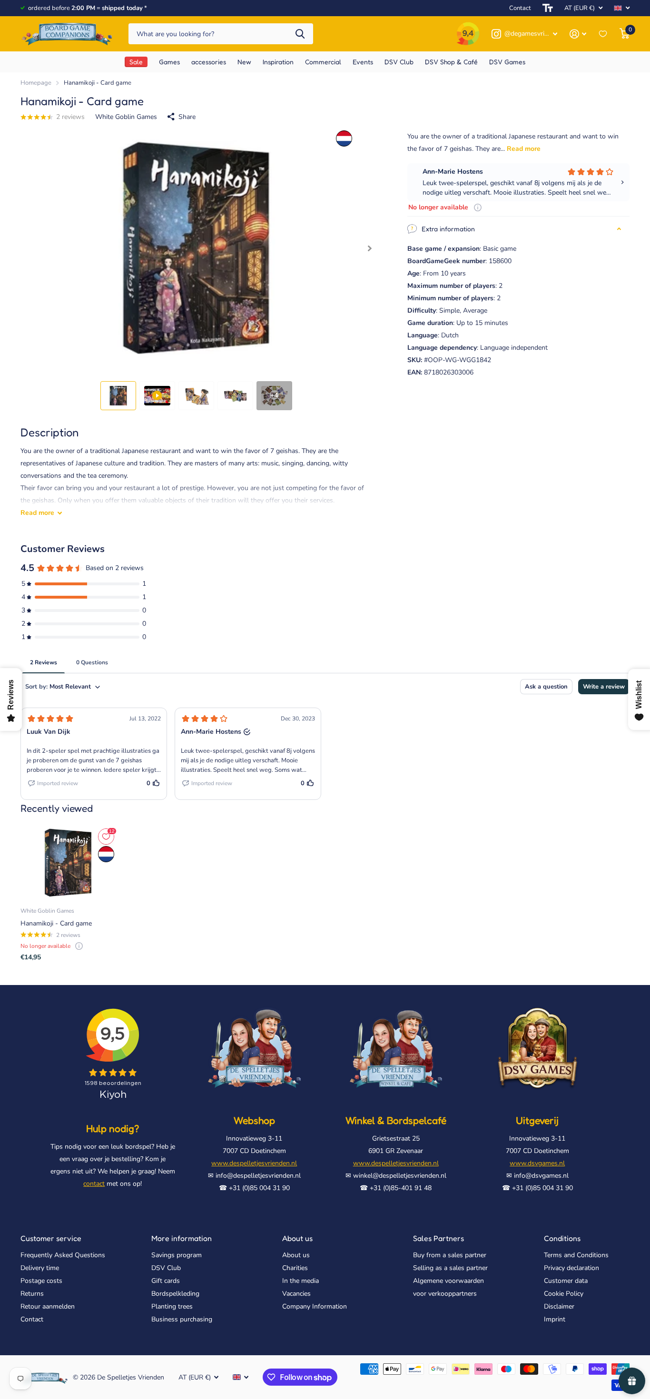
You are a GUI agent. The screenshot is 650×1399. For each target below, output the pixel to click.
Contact (520, 8)
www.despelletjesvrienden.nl (254, 1163)
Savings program (176, 1255)
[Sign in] (578, 34)
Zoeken (300, 34)
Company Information (314, 1306)
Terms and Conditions (576, 1255)
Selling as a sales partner (450, 1267)
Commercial (323, 62)
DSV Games (507, 62)
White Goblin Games (126, 116)
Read (37, 512)
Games (169, 62)
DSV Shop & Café (451, 62)
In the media (300, 1280)
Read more (524, 148)
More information (181, 1238)
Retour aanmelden (47, 1306)
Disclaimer (559, 1306)
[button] (369, 248)
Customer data (566, 1280)
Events (363, 62)
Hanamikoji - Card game (56, 923)
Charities (295, 1267)
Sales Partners (438, 1238)
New (244, 62)
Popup (478, 207)
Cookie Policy (563, 1293)
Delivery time (39, 1267)
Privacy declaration (571, 1267)
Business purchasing (181, 1319)
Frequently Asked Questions (62, 1255)
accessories (208, 62)
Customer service (50, 1238)
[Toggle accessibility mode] (547, 8)
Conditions (562, 1238)
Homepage (35, 83)
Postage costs (41, 1280)
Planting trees (172, 1306)
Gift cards (165, 1280)
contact (94, 1183)
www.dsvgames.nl (537, 1163)
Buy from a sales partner (449, 1255)
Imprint (554, 1319)
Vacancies (296, 1293)
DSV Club (166, 1267)
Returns (32, 1293)
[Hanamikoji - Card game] (68, 862)
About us (297, 1238)
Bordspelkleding (175, 1293)
